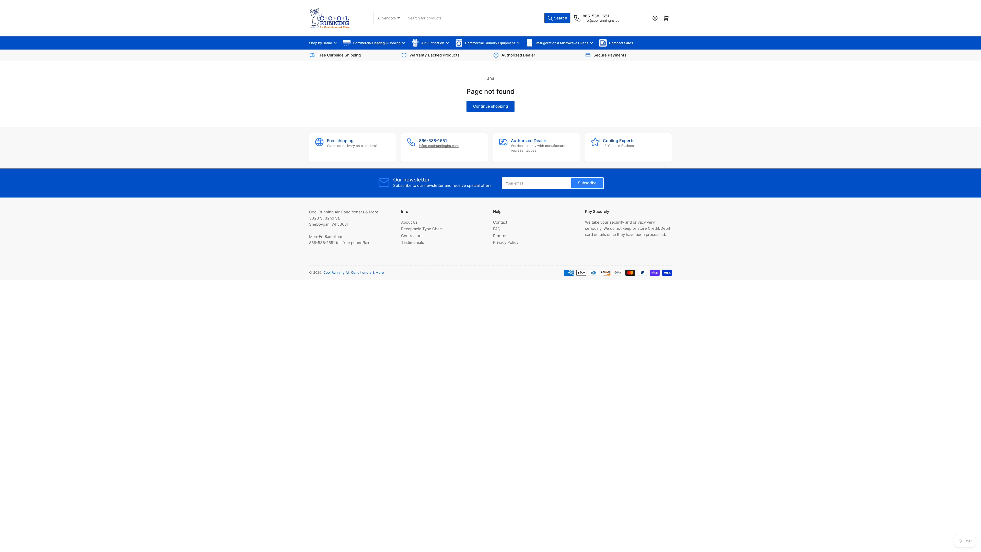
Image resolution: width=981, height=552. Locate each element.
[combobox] (487, 18)
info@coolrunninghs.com (602, 20)
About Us (409, 222)
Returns (500, 235)
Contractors (412, 235)
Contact (500, 222)
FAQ (496, 228)
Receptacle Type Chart (421, 228)
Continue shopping (490, 106)
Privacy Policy (505, 242)
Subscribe (587, 182)
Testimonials (412, 242)
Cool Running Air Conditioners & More (353, 272)
